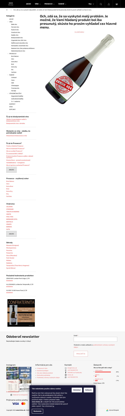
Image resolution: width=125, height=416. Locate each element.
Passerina (9, 253)
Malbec (8, 260)
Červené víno (15, 27)
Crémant (14, 77)
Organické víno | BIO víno (18, 40)
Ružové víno (15, 30)
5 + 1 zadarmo (15, 101)
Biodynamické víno (17, 37)
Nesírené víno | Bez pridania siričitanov (23, 48)
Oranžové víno (15, 32)
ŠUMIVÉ (11, 75)
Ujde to (97, 375)
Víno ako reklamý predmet (45, 373)
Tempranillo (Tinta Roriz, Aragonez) (17, 265)
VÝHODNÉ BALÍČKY (15, 93)
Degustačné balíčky (17, 96)
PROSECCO (12, 53)
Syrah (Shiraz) (10, 268)
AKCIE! (11, 19)
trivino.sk (70, 375)
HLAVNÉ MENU (79, 32)
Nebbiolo (9, 263)
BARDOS (9, 226)
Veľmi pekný (98, 370)
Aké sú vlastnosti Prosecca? (15, 148)
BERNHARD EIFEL (11, 219)
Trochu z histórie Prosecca (14, 146)
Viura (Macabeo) (11, 255)
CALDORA (9, 206)
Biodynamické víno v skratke (15, 123)
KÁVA (11, 107)
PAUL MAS (9, 216)
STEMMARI (9, 209)
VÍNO (11, 22)
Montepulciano (11, 248)
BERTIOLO (9, 221)
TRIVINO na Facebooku (74, 372)
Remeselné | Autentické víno (19, 45)
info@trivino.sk (72, 368)
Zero (12, 59)
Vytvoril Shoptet (114, 410)
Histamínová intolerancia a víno (16, 135)
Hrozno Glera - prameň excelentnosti (18, 160)
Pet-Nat (13, 91)
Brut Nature (14, 56)
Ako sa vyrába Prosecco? (14, 151)
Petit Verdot (10, 258)
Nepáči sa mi (99, 379)
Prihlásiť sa (80, 354)
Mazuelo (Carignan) (12, 245)
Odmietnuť (77, 390)
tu (53, 406)
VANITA (8, 214)
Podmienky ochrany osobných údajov (48, 377)
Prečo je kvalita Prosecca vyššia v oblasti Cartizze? (19, 156)
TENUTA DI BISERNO (12, 211)
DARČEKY (12, 104)
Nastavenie (37, 411)
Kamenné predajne (42, 370)
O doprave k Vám (42, 368)
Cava (12, 80)
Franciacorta (15, 88)
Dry (12, 69)
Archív (11, 170)
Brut (12, 64)
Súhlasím (88, 390)
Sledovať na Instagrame (20, 395)
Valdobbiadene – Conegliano (15, 162)
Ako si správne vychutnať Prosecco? (18, 165)
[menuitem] (28, 4)
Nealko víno (14, 35)
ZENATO (8, 224)
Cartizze (13, 72)
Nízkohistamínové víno (18, 51)
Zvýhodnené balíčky (17, 99)
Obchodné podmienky (43, 375)
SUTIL (8, 229)
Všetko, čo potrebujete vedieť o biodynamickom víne (16, 120)
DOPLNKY (12, 109)
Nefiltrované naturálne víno (19, 43)
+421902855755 (72, 370)
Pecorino (9, 250)
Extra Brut (14, 61)
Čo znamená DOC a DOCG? (14, 153)
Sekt (12, 83)
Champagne (15, 85)
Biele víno (14, 24)
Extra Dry (14, 67)
